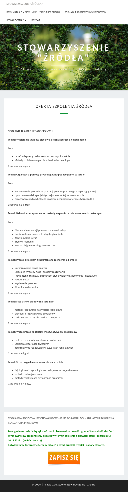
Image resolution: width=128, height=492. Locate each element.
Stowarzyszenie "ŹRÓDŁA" (24, 4)
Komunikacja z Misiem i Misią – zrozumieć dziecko (33, 12)
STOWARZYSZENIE (15, 20)
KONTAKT (36, 20)
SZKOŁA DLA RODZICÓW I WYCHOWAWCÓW (85, 12)
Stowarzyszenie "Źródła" (81, 484)
